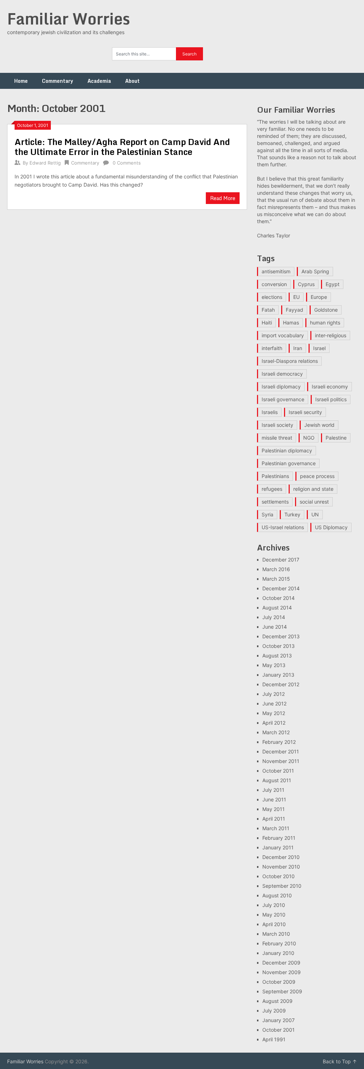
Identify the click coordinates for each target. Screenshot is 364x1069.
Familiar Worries (68, 18)
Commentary (57, 81)
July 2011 (273, 790)
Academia (99, 81)
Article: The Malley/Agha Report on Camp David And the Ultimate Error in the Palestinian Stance (122, 147)
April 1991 (273, 1039)
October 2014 (278, 598)
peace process (317, 476)
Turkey (292, 514)
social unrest (314, 502)
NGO (309, 438)
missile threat (277, 438)
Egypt (332, 284)
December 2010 (281, 857)
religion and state (313, 489)
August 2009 (277, 1001)
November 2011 (280, 761)
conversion (274, 284)
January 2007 (278, 1020)
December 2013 (281, 636)
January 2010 (278, 953)
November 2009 (281, 972)
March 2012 (276, 732)
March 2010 (276, 934)
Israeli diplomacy (281, 386)
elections (272, 297)
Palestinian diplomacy (287, 450)
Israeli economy (330, 386)
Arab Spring (315, 271)
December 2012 (280, 684)
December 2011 (280, 751)
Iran (297, 348)
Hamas (291, 322)
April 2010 (274, 924)
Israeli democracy (282, 374)
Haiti (267, 322)
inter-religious (330, 335)
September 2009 (282, 991)
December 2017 (280, 560)
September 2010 (281, 886)
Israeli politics (331, 399)
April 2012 (273, 723)
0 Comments (127, 163)
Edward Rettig (45, 163)
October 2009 (278, 982)
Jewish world (319, 425)
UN (315, 514)
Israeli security (305, 412)
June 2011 (274, 799)
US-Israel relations (283, 527)
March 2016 (276, 569)
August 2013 (277, 655)
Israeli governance (283, 399)
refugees (272, 489)
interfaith (272, 348)
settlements (275, 502)
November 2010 (281, 867)
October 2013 (278, 646)
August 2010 (277, 895)
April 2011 (273, 819)
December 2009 (281, 963)
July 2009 (274, 1011)
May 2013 (273, 665)
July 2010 (273, 905)
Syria (267, 514)
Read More (222, 198)
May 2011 (273, 809)
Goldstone (326, 310)
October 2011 (278, 771)
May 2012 (273, 713)
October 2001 (278, 1030)
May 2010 (273, 915)
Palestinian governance (289, 463)
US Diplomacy (331, 527)
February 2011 (278, 838)
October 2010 (278, 876)
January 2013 (278, 675)
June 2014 (274, 627)
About (132, 81)
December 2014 (281, 588)
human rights (325, 322)
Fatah (268, 310)
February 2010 (279, 943)
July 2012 (273, 694)
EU (296, 297)
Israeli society (277, 425)
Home (21, 81)
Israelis (270, 412)
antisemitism (276, 271)
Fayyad (294, 310)
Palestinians (275, 476)
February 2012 (279, 742)
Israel (319, 348)
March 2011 (275, 828)
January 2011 (278, 847)
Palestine (336, 438)
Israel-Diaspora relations (290, 361)
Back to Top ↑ (340, 1061)
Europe (319, 297)
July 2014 (273, 617)
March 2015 (276, 579)
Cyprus (306, 284)
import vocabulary (283, 335)
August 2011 (276, 780)
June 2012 (274, 703)
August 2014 (277, 608)
